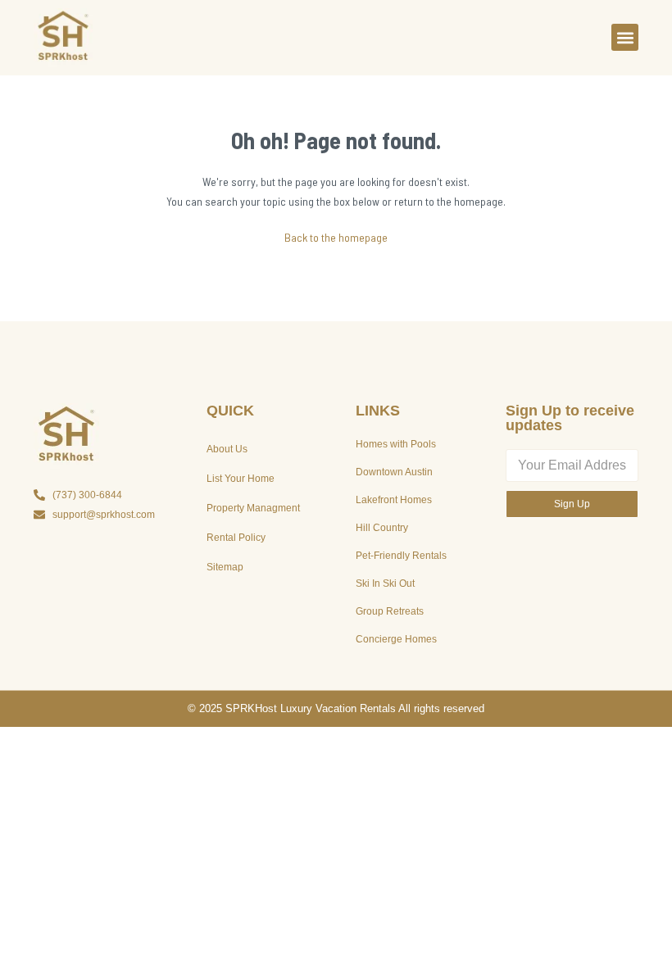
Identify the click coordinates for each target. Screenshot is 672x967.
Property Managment (253, 508)
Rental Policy (236, 537)
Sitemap (225, 567)
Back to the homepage (336, 237)
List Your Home (241, 478)
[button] (624, 37)
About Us (227, 449)
